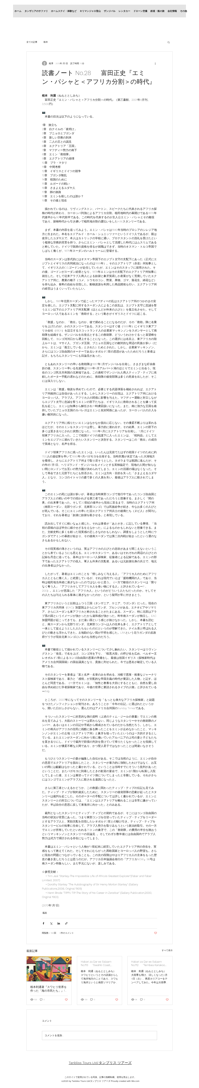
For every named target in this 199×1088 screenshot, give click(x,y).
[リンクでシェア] (66, 923)
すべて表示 (167, 950)
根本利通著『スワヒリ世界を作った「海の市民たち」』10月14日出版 (48, 989)
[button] (168, 42)
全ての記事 (31, 42)
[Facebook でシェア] (43, 923)
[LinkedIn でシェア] (58, 923)
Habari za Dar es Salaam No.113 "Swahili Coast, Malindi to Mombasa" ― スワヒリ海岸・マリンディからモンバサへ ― (99, 963)
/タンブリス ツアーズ (100, 1063)
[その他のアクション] (155, 63)
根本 (46, 42)
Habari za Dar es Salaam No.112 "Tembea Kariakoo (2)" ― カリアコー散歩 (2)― (148, 963)
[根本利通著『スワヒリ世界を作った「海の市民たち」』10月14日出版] (49, 968)
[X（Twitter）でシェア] (51, 923)
